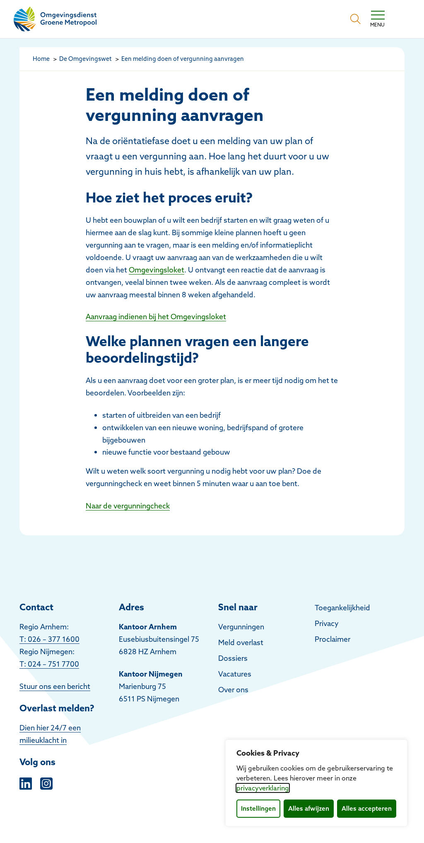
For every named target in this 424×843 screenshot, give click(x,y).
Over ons (233, 689)
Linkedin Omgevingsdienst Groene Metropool (25, 782)
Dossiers (233, 658)
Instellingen (258, 808)
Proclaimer (332, 639)
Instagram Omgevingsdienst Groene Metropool (46, 782)
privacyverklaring (262, 788)
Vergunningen (241, 626)
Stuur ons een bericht (54, 686)
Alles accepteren (367, 808)
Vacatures (234, 674)
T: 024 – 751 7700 (49, 664)
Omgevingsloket (156, 270)
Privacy (327, 623)
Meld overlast (240, 642)
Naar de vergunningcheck (128, 506)
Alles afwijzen (308, 808)
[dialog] (316, 782)
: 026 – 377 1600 (52, 639)
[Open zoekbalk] (355, 19)
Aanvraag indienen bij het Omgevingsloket (156, 316)
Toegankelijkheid (342, 607)
